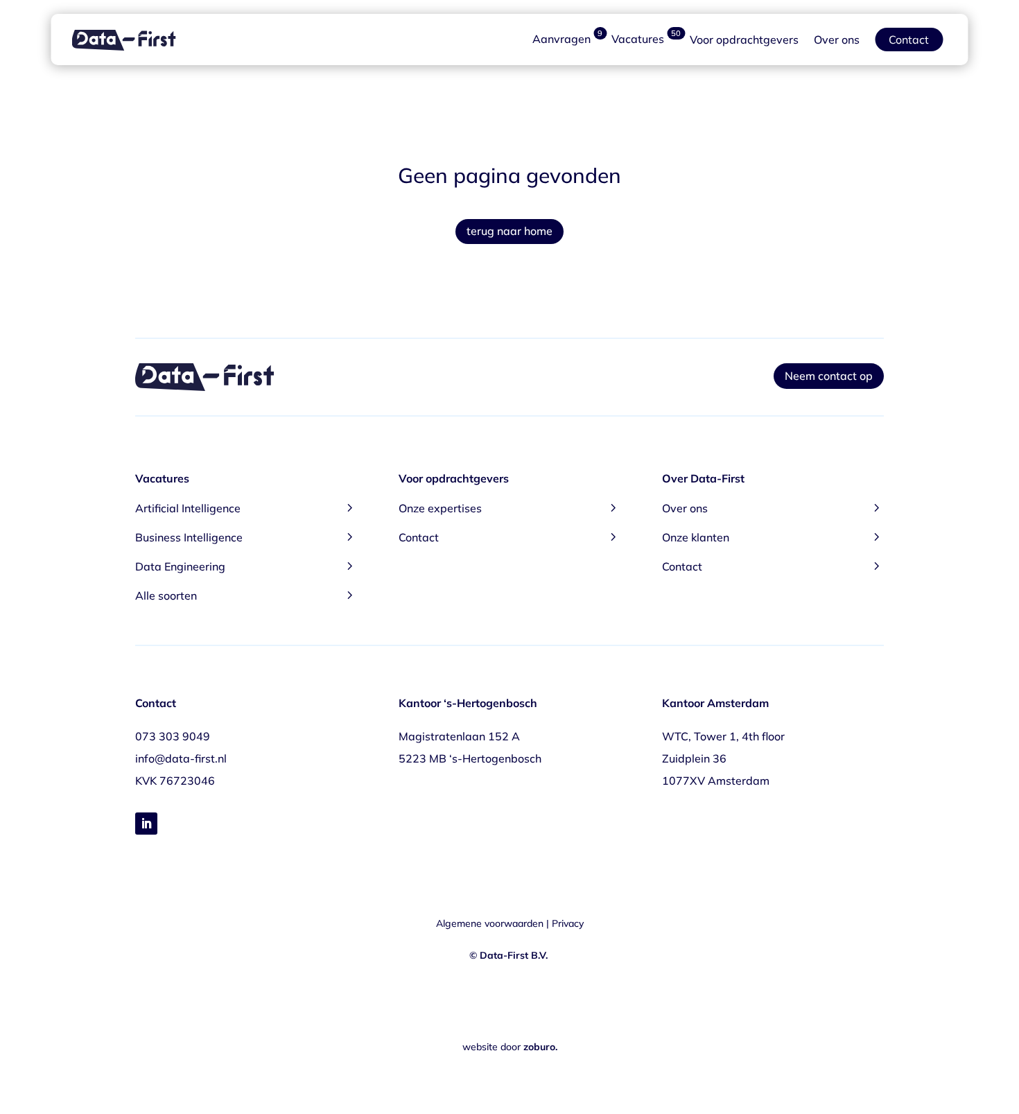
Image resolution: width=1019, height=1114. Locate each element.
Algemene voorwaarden (489, 923)
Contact (909, 39)
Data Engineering (246, 565)
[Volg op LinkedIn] (146, 823)
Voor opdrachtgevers (744, 39)
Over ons (837, 39)
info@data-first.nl (181, 758)
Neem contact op (829, 376)
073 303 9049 (172, 736)
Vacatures (646, 39)
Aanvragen (567, 39)
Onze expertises (509, 507)
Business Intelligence (246, 536)
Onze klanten (773, 536)
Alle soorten (246, 594)
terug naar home (509, 231)
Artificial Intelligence (246, 507)
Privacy (568, 923)
